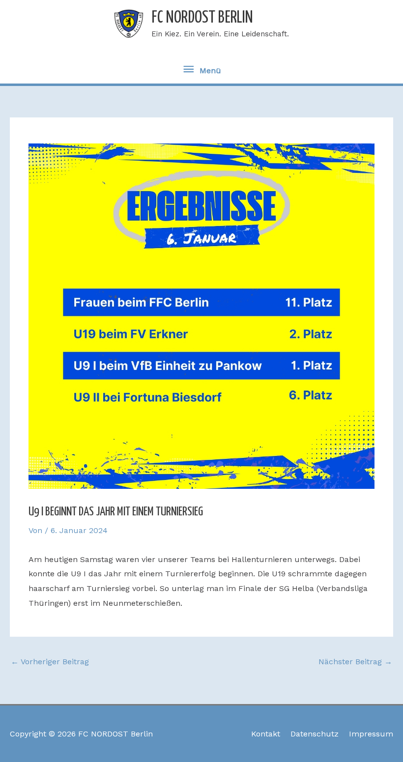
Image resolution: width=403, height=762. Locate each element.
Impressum (371, 733)
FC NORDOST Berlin (202, 18)
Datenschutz (314, 733)
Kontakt (265, 733)
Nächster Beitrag (355, 661)
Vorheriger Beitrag (50, 661)
